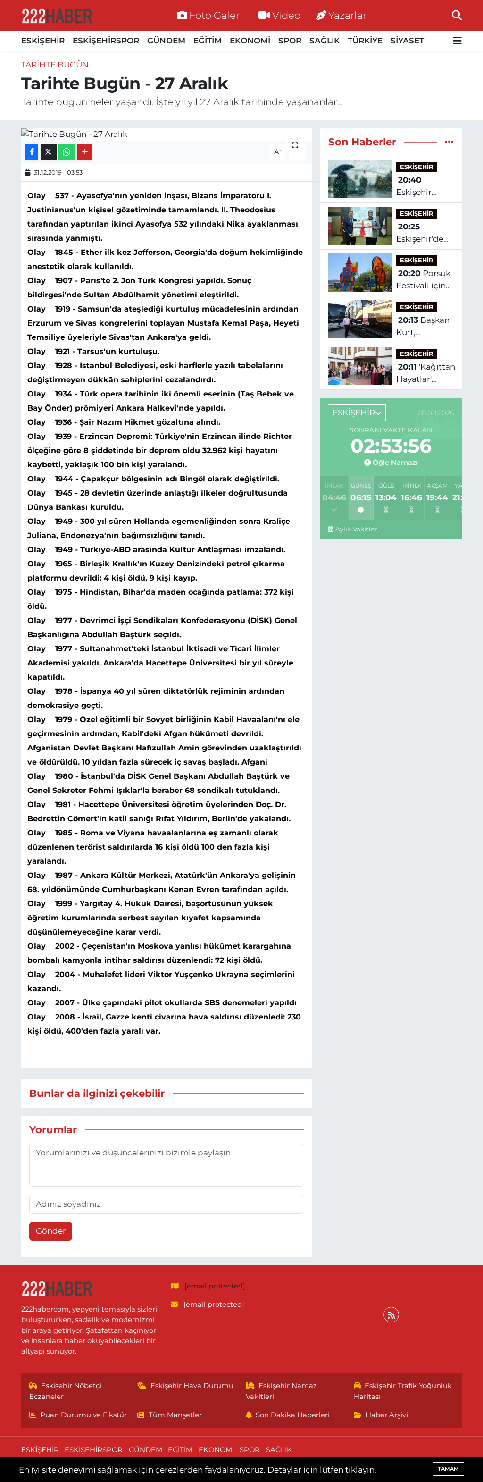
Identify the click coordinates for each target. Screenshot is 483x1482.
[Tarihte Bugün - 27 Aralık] (166, 134)
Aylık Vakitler (356, 529)
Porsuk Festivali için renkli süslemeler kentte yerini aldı (423, 280)
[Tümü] (449, 141)
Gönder (51, 1231)
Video (286, 15)
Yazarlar (347, 15)
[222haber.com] (56, 15)
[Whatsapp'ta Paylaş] (66, 152)
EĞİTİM (207, 40)
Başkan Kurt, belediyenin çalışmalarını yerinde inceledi (423, 326)
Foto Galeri (215, 15)
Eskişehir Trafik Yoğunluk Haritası (403, 1390)
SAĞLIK (324, 40)
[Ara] (457, 15)
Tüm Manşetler (175, 1415)
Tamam (448, 1468)
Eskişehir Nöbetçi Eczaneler (65, 1390)
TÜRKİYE (365, 40)
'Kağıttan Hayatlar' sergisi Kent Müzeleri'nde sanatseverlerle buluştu (426, 373)
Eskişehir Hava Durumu (191, 1385)
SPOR (289, 40)
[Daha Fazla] (84, 152)
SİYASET (407, 40)
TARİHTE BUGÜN (55, 64)
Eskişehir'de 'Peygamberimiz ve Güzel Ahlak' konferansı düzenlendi (429, 233)
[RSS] (391, 1314)
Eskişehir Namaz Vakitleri (281, 1390)
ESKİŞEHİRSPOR (106, 40)
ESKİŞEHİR (43, 40)
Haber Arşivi (387, 1415)
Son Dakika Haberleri (293, 1415)
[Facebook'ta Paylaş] (31, 152)
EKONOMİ (250, 40)
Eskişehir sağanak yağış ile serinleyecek (424, 186)
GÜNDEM (166, 40)
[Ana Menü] (457, 41)
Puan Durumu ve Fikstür (83, 1415)
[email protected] (214, 1286)
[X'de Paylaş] (49, 152)
